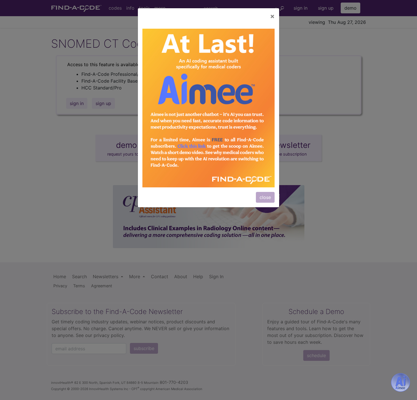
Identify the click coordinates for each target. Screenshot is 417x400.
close (265, 197)
